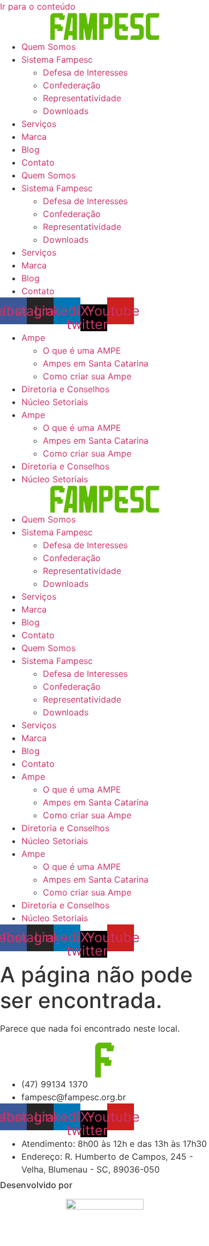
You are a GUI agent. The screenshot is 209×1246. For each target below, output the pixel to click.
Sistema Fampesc (57, 59)
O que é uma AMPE (82, 350)
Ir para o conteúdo (38, 6)
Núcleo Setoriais (54, 402)
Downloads (65, 111)
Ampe (33, 337)
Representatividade (82, 98)
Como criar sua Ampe (87, 376)
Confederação (72, 85)
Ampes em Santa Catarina (95, 363)
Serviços (38, 123)
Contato (38, 162)
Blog (30, 149)
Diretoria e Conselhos (65, 389)
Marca (34, 136)
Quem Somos (48, 46)
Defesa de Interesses (85, 72)
